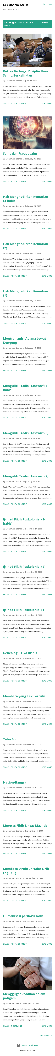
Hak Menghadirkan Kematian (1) (25, 293)
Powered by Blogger (29, 1045)
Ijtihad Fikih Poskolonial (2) (24, 566)
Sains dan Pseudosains (20, 153)
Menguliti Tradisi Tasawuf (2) (25, 476)
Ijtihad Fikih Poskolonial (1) (24, 610)
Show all (45, 22)
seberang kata (15, 4)
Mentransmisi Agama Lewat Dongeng (24, 340)
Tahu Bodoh (12, 739)
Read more (47, 103)
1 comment (16, 1026)
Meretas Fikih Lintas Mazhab (25, 825)
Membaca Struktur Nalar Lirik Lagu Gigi (26, 870)
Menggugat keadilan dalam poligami (24, 996)
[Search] (44, 4)
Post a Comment (19, 103)
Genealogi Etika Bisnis (20, 653)
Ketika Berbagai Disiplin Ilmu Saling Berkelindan (25, 73)
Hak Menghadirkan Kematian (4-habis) (25, 198)
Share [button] (6, 103)
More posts (46, 1035)
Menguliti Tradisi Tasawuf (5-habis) (25, 388)
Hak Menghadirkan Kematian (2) (25, 246)
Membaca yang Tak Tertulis (24, 696)
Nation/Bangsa (14, 782)
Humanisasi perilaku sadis (23, 916)
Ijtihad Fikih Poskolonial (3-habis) (24, 521)
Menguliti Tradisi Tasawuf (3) (25, 433)
